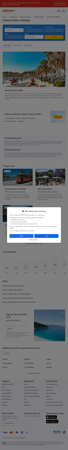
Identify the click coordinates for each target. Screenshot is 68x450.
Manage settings (33, 239)
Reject (21, 236)
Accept (46, 236)
